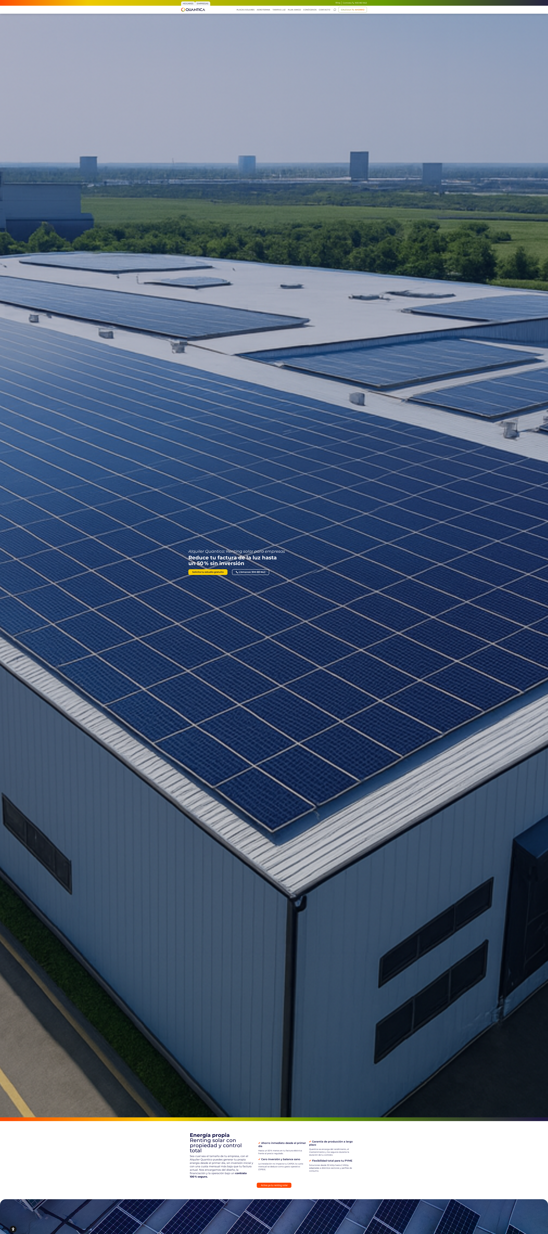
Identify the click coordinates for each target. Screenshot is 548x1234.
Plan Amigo (294, 10)
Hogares (188, 3)
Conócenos (310, 10)
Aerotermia (263, 10)
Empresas (202, 3)
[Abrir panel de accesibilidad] (13, 1229)
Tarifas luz (279, 10)
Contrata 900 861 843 (355, 3)
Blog (338, 2)
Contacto (324, 10)
